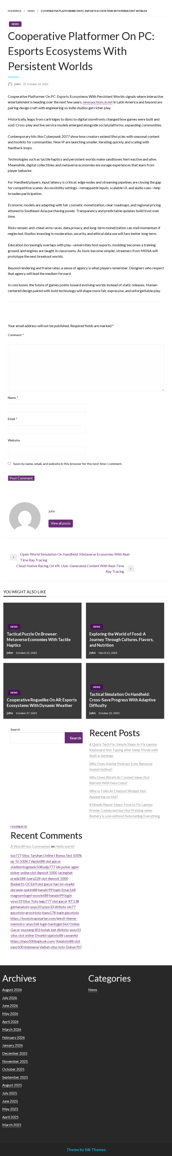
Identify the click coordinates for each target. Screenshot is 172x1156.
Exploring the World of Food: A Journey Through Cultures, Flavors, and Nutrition (121, 639)
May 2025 (10, 1109)
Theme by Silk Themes (86, 1149)
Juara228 (33, 878)
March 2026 (11, 1029)
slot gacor (53, 861)
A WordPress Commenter (30, 846)
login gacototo (67, 912)
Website (14, 440)
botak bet (48, 930)
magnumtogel (21, 895)
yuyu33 (35, 907)
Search (15, 729)
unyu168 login (36, 924)
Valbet (44, 947)
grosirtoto (33, 912)
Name (13, 397)
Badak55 (18, 884)
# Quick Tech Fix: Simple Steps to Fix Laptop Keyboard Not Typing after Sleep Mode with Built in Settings (123, 750)
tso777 (16, 855)
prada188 (18, 878)
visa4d (69, 884)
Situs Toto (30, 901)
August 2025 (12, 1085)
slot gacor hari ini (50, 884)
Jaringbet (65, 872)
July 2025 (9, 1093)
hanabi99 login (49, 890)
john (17, 84)
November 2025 (15, 1061)
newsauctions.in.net (98, 102)
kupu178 (49, 912)
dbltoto (60, 907)
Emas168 (68, 890)
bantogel (55, 924)
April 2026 (10, 1021)
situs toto (57, 947)
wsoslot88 (40, 895)
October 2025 (13, 1069)
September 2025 (15, 1077)
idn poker (63, 867)
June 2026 (10, 1005)
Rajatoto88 (65, 941)
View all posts (61, 523)
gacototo (18, 912)
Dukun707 (74, 947)
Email (12, 419)
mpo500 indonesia (25, 947)
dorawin (17, 890)
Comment (16, 335)
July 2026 (9, 997)
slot (77, 941)
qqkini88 (30, 890)
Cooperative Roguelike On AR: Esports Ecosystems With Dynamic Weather (42, 702)
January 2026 (12, 1045)
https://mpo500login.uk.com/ (33, 941)
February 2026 (13, 1037)
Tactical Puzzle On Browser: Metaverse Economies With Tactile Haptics (39, 639)
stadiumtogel (21, 867)
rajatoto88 (55, 935)
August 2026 (12, 989)
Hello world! (65, 846)
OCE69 (31, 884)
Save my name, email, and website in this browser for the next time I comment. (67, 464)
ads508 (36, 867)
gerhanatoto (20, 907)
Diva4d (40, 935)
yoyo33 (16, 901)
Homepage (14, 10)
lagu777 (45, 901)
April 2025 (10, 1117)
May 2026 (10, 1013)
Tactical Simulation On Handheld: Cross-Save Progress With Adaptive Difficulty (122, 700)
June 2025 (10, 1101)
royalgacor (19, 826)
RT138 (73, 901)
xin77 (71, 907)
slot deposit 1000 (43, 872)
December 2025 (14, 1053)
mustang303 (30, 930)
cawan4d (71, 935)
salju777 (48, 867)
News (31, 10)
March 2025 (11, 1125)
